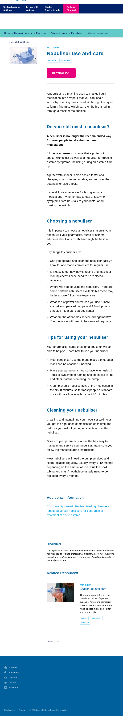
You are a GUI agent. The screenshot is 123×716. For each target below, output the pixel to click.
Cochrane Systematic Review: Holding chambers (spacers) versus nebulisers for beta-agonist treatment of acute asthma (78, 511)
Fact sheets (76, 33)
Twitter (12, 682)
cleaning (85, 622)
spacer (84, 618)
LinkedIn (13, 687)
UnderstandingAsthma (11, 8)
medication (65, 60)
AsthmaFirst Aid (71, 8)
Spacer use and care (93, 588)
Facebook (14, 672)
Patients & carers (59, 33)
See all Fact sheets (20, 42)
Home (7, 33)
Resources (41, 33)
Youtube (13, 677)
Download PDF (61, 73)
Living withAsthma (32, 8)
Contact (13, 667)
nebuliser (52, 60)
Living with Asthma (23, 33)
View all (50, 641)
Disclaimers (9, 710)
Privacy (22, 710)
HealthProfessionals (52, 8)
